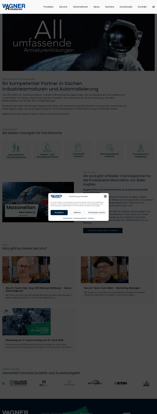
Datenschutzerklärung (80, 218)
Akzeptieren (59, 212)
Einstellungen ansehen (96, 212)
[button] (105, 196)
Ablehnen (77, 212)
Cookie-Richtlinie (68, 218)
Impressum (91, 218)
